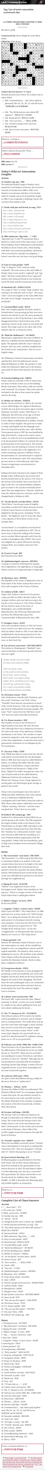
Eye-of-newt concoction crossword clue (29, 1462)
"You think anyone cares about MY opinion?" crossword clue (22, 1459)
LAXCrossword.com (14, 2)
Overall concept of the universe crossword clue (18, 1464)
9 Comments (29, 1466)
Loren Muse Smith (20, 1458)
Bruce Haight (9, 1458)
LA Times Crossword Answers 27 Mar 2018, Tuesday (22, 23)
